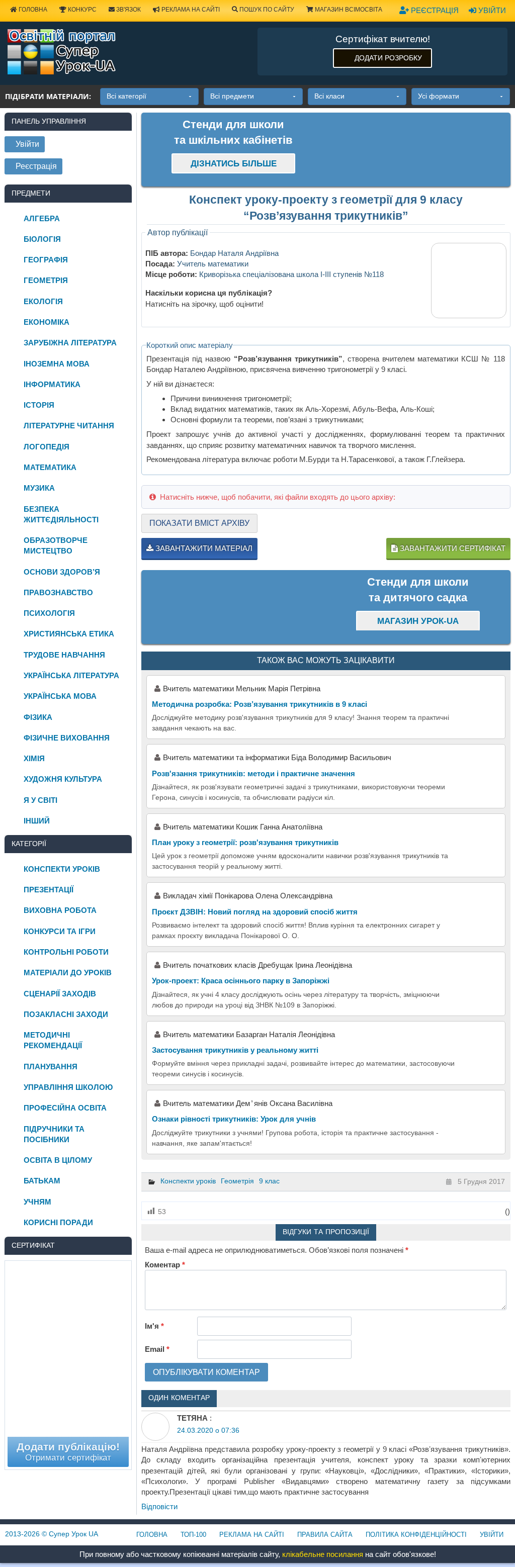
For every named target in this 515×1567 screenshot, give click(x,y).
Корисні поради (58, 1222)
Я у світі (40, 800)
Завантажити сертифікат (451, 548)
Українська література (71, 675)
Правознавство (58, 592)
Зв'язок (128, 9)
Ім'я (154, 1326)
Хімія (34, 758)
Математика (50, 467)
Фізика (38, 717)
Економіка (46, 322)
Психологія (49, 613)
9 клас (269, 1181)
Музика (39, 488)
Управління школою (68, 1087)
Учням (37, 1201)
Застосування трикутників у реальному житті (235, 1050)
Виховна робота (60, 910)
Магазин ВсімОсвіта (347, 9)
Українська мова (60, 696)
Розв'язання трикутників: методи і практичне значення (253, 773)
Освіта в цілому (58, 1160)
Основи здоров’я (62, 572)
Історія (39, 405)
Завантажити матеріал (202, 548)
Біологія (42, 239)
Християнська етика (69, 633)
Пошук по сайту (266, 9)
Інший (37, 820)
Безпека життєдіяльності (61, 514)
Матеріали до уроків (68, 972)
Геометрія (237, 1181)
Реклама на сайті (190, 9)
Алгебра (42, 218)
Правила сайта (325, 1534)
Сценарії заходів (60, 993)
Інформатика (52, 384)
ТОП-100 (193, 1534)
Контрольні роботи (66, 952)
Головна (32, 9)
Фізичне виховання (67, 737)
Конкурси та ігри (60, 931)
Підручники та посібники (54, 1134)
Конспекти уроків (188, 1181)
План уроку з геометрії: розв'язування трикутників (245, 842)
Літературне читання (69, 425)
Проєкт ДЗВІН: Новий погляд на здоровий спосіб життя (255, 911)
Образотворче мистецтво (56, 545)
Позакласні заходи (66, 1014)
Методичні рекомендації (53, 1040)
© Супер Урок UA (51, 1534)
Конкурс (81, 9)
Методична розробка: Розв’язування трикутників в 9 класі (259, 704)
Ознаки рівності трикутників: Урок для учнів (234, 1119)
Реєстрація (434, 10)
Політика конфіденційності (416, 1534)
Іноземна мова (57, 363)
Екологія (43, 301)
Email (157, 1349)
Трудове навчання (64, 655)
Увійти (491, 10)
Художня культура (63, 779)
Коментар (165, 1264)
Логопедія (46, 446)
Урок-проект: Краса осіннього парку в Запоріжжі (240, 980)
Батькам (42, 1180)
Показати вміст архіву (199, 523)
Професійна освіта (65, 1107)
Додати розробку (388, 58)
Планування (50, 1066)
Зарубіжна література (70, 342)
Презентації (48, 889)
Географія (46, 259)
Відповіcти (159, 1506)
